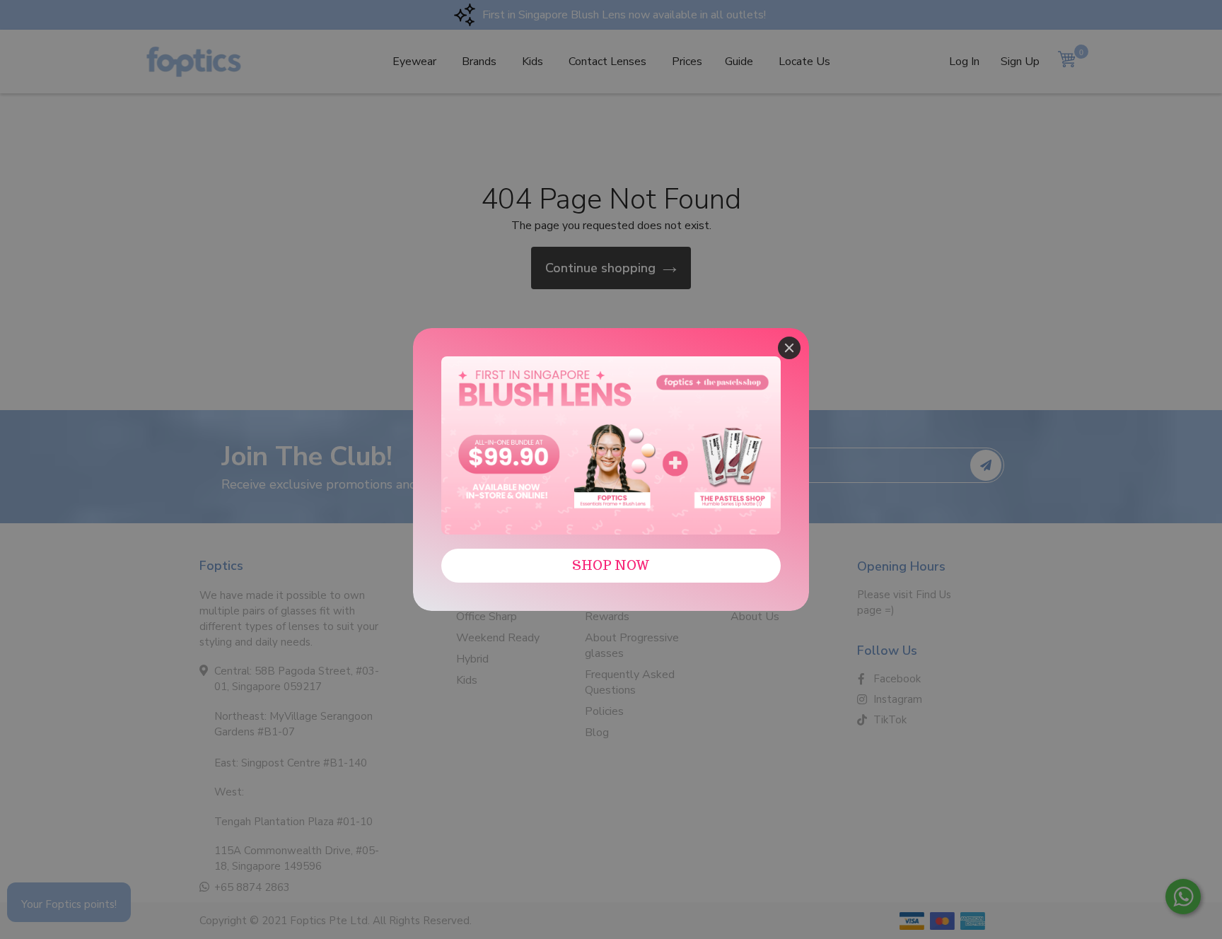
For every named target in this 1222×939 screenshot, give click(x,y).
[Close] (789, 348)
